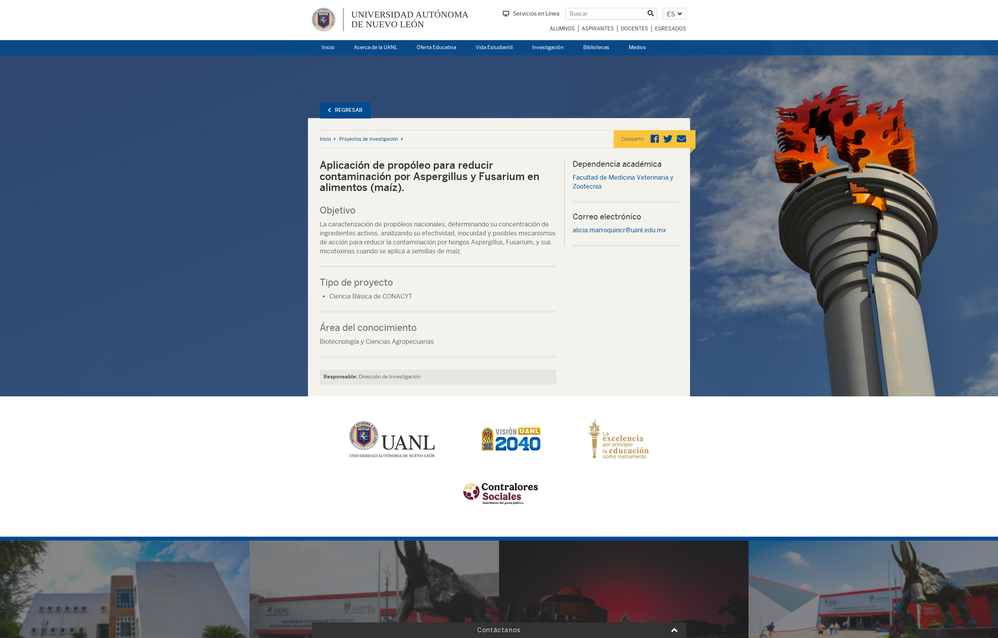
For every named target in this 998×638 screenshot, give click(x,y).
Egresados (670, 29)
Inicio (328, 47)
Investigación (548, 47)
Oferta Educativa (436, 47)
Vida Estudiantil (494, 47)
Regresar (349, 110)
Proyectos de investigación (368, 139)
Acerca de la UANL (375, 47)
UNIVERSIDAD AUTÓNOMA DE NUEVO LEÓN (410, 19)
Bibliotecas (596, 47)
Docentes (634, 29)
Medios (637, 47)
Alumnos (562, 29)
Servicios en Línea (536, 14)
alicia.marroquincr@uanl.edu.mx (619, 230)
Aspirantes (598, 29)
